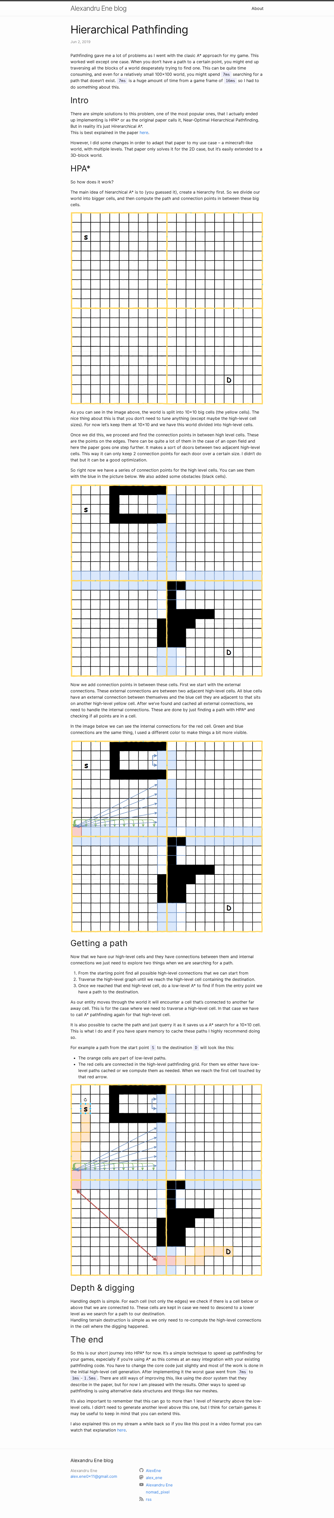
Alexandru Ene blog (98, 8)
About (258, 8)
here (144, 132)
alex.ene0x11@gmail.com (93, 1476)
